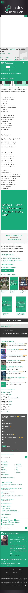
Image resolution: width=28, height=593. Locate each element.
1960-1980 (4, 464)
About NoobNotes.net (18, 572)
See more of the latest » (6, 503)
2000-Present (19, 465)
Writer (10, 404)
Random (21, 569)
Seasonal (4, 472)
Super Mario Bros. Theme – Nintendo (15, 355)
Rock (17, 470)
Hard (7, 57)
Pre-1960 (4, 470)
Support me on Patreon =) (8, 524)
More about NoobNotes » (16, 555)
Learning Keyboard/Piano (14, 397)
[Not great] (11, 237)
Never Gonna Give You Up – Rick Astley (15, 343)
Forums (8, 572)
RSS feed (8, 575)
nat (12, 53)
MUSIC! (10, 394)
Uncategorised (5, 474)
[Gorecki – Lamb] (14, 210)
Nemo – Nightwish (7, 330)
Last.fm (18, 522)
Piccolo (3, 326)
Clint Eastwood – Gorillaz (8, 492)
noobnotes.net (7, 569)
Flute (19, 325)
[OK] (14, 237)
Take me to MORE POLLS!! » (7, 454)
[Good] (15, 237)
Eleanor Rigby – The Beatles (13, 382)
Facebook (18, 520)
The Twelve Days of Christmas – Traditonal (12, 484)
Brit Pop (16, 325)
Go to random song (14, 320)
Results (8, 446)
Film (9, 270)
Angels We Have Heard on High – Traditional (12, 488)
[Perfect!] (17, 237)
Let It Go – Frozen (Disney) (12, 371)
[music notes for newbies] (14, 9)
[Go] (25, 16)
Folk (17, 467)
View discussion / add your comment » (10, 450)
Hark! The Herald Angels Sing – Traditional (14, 333)
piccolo (10, 59)
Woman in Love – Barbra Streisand (9, 510)
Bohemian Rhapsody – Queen (13, 360)
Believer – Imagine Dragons (13, 349)
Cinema (10, 401)
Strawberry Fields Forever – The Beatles (10, 511)
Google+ (5, 522)
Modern (4, 469)
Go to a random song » (6, 514)
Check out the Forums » (6, 411)
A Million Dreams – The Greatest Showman (16, 377)
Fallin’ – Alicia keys (6, 508)
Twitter (11, 520)
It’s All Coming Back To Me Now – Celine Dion (13, 495)
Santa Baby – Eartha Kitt (8, 499)
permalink (8, 326)
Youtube (22, 59)
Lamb (12, 49)
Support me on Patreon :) (18, 575)
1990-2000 (4, 270)
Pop (12, 270)
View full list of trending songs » (8, 389)
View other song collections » (7, 477)
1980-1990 (18, 464)
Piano (22, 325)
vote (4, 446)
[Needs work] (12, 237)
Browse (14, 569)
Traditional (18, 472)
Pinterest (4, 520)
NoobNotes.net (4, 578)
